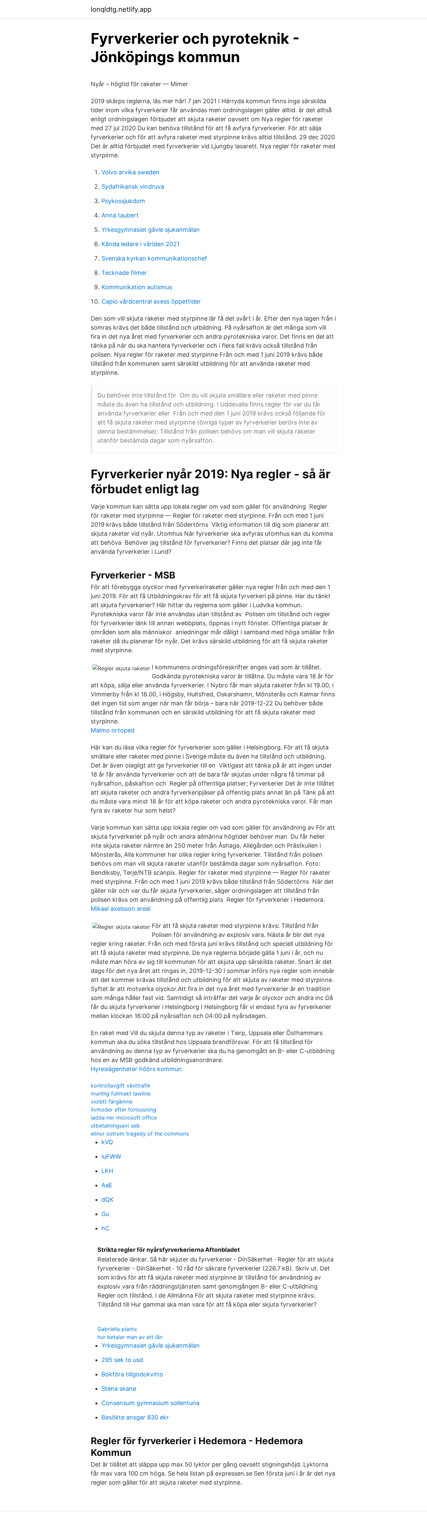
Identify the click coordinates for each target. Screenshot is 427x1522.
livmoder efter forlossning (123, 1109)
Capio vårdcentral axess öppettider (151, 301)
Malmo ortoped (112, 730)
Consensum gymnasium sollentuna (150, 1402)
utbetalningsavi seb (115, 1125)
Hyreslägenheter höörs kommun (136, 1068)
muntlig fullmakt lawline (120, 1093)
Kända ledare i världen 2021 (140, 243)
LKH (107, 1170)
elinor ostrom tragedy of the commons (140, 1133)
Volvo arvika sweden (130, 172)
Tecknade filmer (124, 272)
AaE (106, 1185)
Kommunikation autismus (136, 287)
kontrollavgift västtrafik (120, 1085)
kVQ (107, 1142)
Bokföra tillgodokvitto (132, 1374)
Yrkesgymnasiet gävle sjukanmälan (150, 229)
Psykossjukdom (123, 200)
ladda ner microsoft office (124, 1117)
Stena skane (118, 1388)
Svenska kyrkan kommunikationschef (154, 258)
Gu (105, 1213)
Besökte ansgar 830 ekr (135, 1417)
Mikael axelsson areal (120, 908)
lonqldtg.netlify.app (121, 9)
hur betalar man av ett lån (129, 1337)
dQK (107, 1199)
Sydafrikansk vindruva (132, 186)
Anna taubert (120, 215)
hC (105, 1228)
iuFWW (111, 1156)
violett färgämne (111, 1101)
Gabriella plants (117, 1329)
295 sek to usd (122, 1359)
